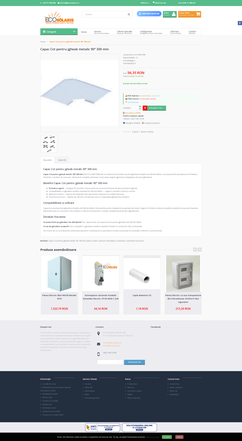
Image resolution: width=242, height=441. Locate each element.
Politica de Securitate (51, 411)
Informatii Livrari (49, 408)
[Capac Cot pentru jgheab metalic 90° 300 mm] (79, 93)
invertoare (121, 240)
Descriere (47, 160)
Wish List (173, 391)
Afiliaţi (129, 394)
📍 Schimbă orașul (132, 102)
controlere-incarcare (135, 240)
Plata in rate (47, 397)
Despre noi (47, 404)
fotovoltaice (111, 240)
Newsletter (174, 394)
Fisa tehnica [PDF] (133, 113)
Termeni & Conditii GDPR (52, 415)
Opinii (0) (62, 160)
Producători (132, 384)
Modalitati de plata (50, 394)
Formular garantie (92, 398)
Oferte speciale (133, 398)
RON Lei (144, 3)
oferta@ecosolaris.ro (69, 3)
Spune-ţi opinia (147, 131)
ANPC (87, 394)
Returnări (89, 387)
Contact (88, 384)
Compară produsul (152, 123)
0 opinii (135, 131)
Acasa (42, 41)
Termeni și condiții (50, 401)
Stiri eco (130, 387)
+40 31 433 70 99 (137, 118)
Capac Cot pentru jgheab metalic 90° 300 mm (70, 41)
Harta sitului (90, 391)
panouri (102, 240)
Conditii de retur (49, 384)
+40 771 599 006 (49, 3)
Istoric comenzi (176, 387)
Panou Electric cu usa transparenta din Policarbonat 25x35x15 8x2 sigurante (183, 298)
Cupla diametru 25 (142, 295)
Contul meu (174, 384)
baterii (89, 240)
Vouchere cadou (134, 391)
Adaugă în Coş (155, 108)
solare (95, 240)
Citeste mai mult (152, 437)
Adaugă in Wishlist (132, 123)
